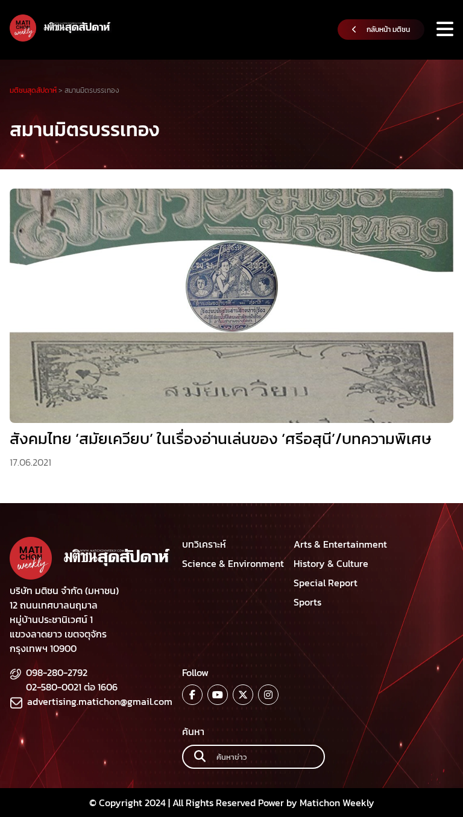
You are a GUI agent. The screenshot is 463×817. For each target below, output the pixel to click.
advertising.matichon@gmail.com (99, 701)
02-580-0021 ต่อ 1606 (72, 687)
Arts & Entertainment (340, 544)
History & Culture (331, 563)
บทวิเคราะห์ (204, 544)
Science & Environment (233, 563)
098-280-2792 (56, 672)
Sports (307, 602)
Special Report (325, 582)
